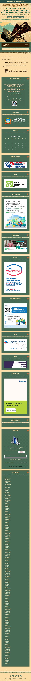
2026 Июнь (7, 660)
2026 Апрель (7, 657)
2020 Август (7, 549)
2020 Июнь (7, 546)
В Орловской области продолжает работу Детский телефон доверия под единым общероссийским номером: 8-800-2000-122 (16, 64)
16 (15, 145)
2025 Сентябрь (8, 646)
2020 (7, 56)
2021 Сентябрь (8, 570)
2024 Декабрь (8, 631)
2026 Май (7, 658)
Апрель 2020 (15, 136)
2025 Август (7, 644)
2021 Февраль (8, 558)
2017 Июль (7, 492)
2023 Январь (7, 595)
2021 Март (7, 560)
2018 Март (7, 503)
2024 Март (7, 617)
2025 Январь (7, 633)
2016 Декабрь (8, 481)
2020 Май (7, 544)
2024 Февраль (8, 616)
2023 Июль (7, 604)
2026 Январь (7, 652)
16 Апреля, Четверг (6, 59)
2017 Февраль (8, 484)
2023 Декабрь (8, 612)
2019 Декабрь (8, 536)
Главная (9, 17)
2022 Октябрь (8, 590)
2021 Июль (7, 566)
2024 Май (7, 620)
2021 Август (7, 568)
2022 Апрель (7, 581)
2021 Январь (7, 557)
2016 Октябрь (8, 478)
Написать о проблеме (11, 410)
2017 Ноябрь (7, 498)
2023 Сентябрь (8, 608)
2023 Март (7, 598)
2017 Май (7, 489)
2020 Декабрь (8, 555)
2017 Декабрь (8, 500)
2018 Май (7, 506)
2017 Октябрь (8, 497)
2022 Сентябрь (8, 589)
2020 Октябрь (8, 552)
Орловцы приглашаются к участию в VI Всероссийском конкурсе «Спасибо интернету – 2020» (16, 71)
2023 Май (7, 601)
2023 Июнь (7, 603)
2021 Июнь (7, 565)
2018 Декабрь (8, 517)
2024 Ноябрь (7, 630)
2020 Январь (7, 538)
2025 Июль (7, 642)
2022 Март (7, 579)
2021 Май (7, 563)
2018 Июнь (7, 508)
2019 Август (7, 530)
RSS (28, 14)
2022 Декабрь (8, 593)
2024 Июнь (7, 622)
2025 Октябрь (8, 647)
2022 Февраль (8, 577)
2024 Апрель (7, 619)
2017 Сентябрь (8, 495)
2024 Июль (7, 623)
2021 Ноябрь (7, 573)
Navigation (6, 45)
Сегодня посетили (23, 462)
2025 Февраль (8, 635)
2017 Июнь (7, 490)
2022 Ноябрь (7, 592)
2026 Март (7, 655)
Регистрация (16, 17)
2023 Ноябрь (7, 611)
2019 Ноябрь (7, 535)
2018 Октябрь (8, 514)
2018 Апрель (7, 505)
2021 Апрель (7, 562)
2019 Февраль (8, 520)
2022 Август (7, 587)
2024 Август (7, 625)
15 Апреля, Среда (6, 66)
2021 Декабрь (8, 574)
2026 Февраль (8, 654)
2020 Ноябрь (7, 554)
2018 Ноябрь (7, 516)
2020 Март (7, 541)
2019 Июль (7, 528)
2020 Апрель (7, 543)
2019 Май (7, 525)
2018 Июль (7, 509)
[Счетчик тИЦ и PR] (21, 453)
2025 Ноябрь (7, 649)
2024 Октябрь (8, 628)
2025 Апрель (7, 638)
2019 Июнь (7, 527)
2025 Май (7, 639)
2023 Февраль (8, 596)
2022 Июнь (7, 584)
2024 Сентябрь (8, 627)
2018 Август (7, 511)
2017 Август (7, 494)
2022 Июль (7, 585)
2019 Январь (7, 519)
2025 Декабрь (8, 650)
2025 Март (7, 636)
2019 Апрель (7, 524)
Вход (22, 17)
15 (12, 145)
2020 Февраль (8, 539)
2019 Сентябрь (8, 532)
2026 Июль (7, 661)
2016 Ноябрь (7, 479)
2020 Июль (7, 547)
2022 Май (7, 582)
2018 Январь (7, 501)
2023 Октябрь (8, 609)
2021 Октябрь (8, 571)
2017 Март (7, 486)
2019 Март (7, 522)
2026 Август (7, 663)
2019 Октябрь (8, 533)
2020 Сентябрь (8, 551)
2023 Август (7, 606)
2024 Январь (7, 614)
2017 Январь (7, 482)
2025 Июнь (7, 641)
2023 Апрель (7, 600)
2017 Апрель (7, 487)
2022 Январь (7, 576)
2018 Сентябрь (8, 513)
